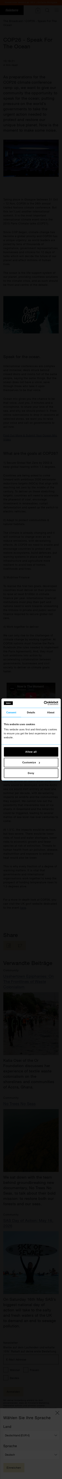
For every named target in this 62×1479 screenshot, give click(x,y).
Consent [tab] (11, 712)
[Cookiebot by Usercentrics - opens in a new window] (44, 703)
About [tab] (50, 712)
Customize (29, 762)
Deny (31, 773)
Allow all (31, 751)
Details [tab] (31, 712)
